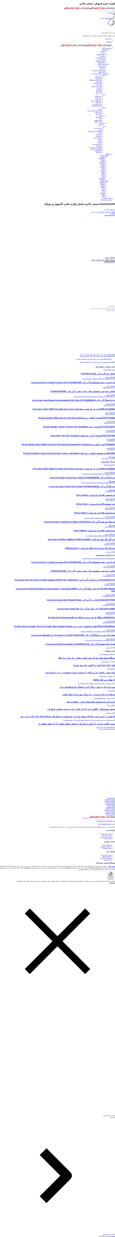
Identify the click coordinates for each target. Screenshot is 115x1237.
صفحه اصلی (108, 38)
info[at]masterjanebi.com (104, 824)
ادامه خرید (101, 1236)
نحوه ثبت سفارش (107, 848)
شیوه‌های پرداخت (107, 845)
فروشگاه (109, 42)
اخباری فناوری (108, 838)
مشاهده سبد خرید (110, 1236)
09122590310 (100, 821)
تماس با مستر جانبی (106, 833)
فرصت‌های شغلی (107, 835)
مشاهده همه (99, 367)
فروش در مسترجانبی (106, 837)
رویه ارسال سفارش (106, 846)
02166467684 (108, 821)
